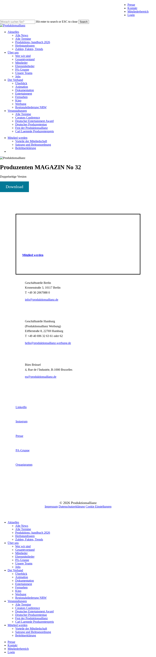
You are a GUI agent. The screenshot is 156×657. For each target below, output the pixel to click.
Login (131, 15)
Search (84, 21)
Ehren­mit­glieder (24, 556)
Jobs (18, 566)
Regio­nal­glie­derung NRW (31, 597)
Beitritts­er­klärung (25, 635)
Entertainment (23, 584)
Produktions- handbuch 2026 (32, 532)
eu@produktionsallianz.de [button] (40, 376)
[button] (32, 255)
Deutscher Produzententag (31, 614)
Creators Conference (27, 608)
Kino (18, 590)
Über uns (13, 542)
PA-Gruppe (22, 560)
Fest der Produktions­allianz (31, 618)
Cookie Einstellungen (98, 506)
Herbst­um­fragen (25, 536)
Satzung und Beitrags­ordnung (33, 632)
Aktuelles (13, 522)
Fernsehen (21, 587)
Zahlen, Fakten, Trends (29, 539)
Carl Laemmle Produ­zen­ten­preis (34, 621)
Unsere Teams (23, 563)
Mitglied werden (17, 625)
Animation (21, 577)
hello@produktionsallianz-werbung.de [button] (48, 343)
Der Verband (15, 570)
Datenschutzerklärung (72, 506)
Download (14, 186)
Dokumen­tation (24, 580)
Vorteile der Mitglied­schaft (31, 628)
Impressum (51, 506)
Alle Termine (23, 529)
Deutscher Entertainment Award (34, 611)
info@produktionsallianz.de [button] (41, 299)
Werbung (20, 594)
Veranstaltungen (17, 601)
